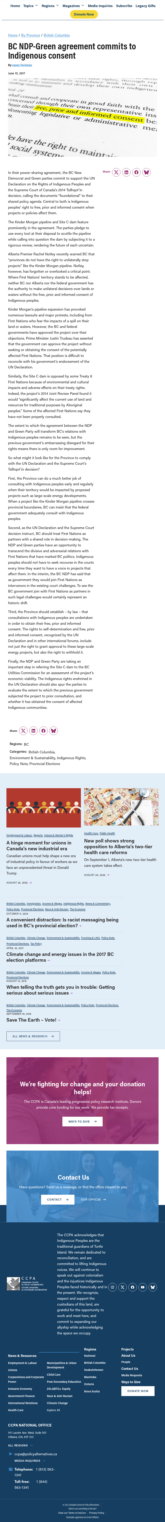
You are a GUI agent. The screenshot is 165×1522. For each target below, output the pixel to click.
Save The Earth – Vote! (31, 1020)
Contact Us (129, 1368)
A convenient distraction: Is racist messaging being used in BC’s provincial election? (62, 922)
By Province (30, 35)
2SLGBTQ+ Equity (58, 1389)
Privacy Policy (96, 1512)
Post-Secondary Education (64, 1382)
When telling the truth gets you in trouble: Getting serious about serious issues (60, 990)
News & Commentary (97, 903)
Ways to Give (130, 1382)
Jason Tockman (22, 65)
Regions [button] (48, 5)
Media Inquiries (100, 5)
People (125, 1362)
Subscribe (124, 5)
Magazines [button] (71, 5)
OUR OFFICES (91, 1199)
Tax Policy (36, 943)
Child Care (54, 1374)
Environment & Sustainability (32, 757)
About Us (128, 1355)
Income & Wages (52, 903)
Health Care (91, 833)
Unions (12, 1370)
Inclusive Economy (20, 1389)
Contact (54, 1199)
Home (15, 5)
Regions (90, 1349)
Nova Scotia (92, 1391)
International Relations (23, 1403)
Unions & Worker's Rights (58, 835)
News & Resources (22, 1356)
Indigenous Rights (71, 757)
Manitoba (90, 1377)
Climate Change (36, 937)
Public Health (107, 833)
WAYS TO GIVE (79, 1121)
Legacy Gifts (146, 5)
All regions (18, 1445)
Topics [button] (28, 5)
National (89, 1356)
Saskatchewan (93, 1370)
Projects (127, 1349)
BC (26, 744)
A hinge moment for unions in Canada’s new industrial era (38, 845)
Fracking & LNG (90, 937)
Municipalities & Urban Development (61, 1365)
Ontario (89, 1384)
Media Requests (131, 1375)
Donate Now (84, 14)
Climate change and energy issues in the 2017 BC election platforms (60, 957)
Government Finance (21, 1396)
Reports (38, 835)
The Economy (77, 909)
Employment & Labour (19, 835)
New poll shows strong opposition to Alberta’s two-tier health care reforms (118, 846)
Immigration (34, 903)
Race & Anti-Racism (56, 909)
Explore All (53, 1410)
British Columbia (57, 35)
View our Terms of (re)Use (72, 1512)
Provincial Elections (44, 763)
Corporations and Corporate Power (26, 1379)
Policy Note (19, 763)
